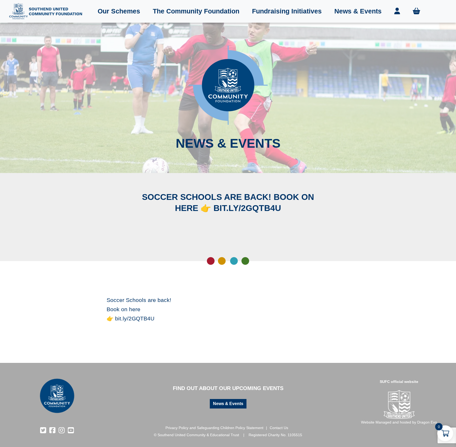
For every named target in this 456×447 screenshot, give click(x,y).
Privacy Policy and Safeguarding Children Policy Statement (214, 428)
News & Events (358, 11)
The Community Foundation (196, 11)
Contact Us (279, 428)
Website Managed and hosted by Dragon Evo (399, 422)
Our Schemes (119, 11)
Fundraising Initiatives (287, 11)
